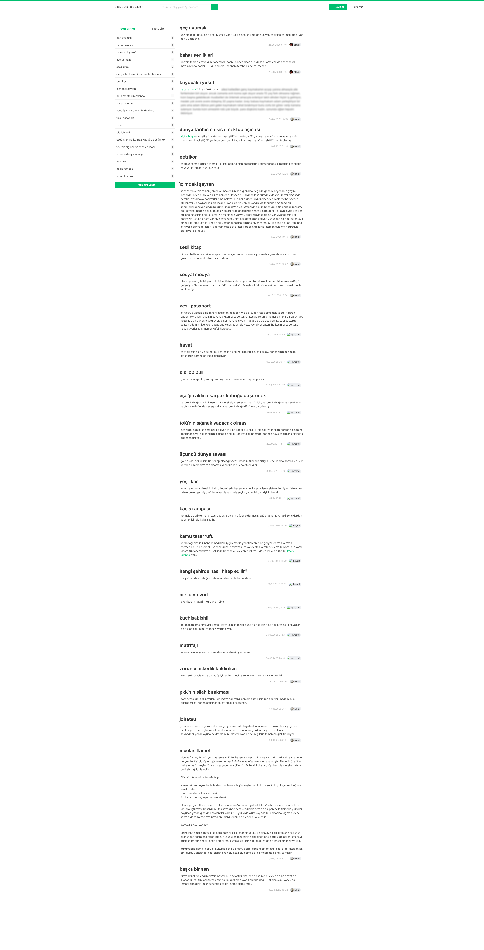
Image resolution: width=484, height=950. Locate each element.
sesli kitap (191, 247)
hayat (186, 344)
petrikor (188, 156)
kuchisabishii (194, 617)
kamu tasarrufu (197, 536)
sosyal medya (195, 274)
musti (297, 119)
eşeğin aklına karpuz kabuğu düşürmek (223, 395)
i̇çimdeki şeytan (197, 184)
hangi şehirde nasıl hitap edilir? (213, 571)
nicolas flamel (195, 750)
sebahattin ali (189, 89)
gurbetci (295, 334)
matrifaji (189, 645)
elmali (297, 44)
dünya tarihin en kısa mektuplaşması (220, 129)
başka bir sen (194, 869)
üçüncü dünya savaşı (203, 454)
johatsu (188, 719)
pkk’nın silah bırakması (204, 692)
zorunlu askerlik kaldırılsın (208, 668)
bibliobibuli (191, 372)
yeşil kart (190, 481)
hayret (296, 525)
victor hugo (188, 136)
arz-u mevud (194, 594)
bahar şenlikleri (196, 55)
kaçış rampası (195, 508)
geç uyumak (193, 27)
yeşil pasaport (195, 305)
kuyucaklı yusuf (197, 82)
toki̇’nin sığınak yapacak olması (214, 422)
